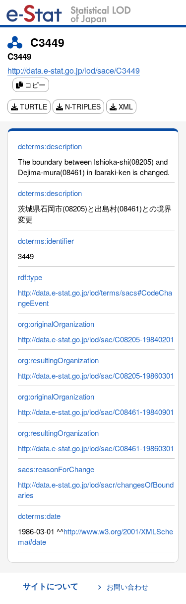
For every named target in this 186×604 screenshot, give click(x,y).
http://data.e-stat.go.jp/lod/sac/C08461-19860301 (96, 448)
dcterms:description (50, 146)
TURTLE (32, 106)
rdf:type (30, 277)
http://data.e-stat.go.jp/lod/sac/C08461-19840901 (96, 411)
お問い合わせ (127, 586)
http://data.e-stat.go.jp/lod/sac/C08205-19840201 (96, 339)
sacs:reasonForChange (56, 469)
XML (125, 106)
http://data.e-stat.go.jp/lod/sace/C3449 (73, 70)
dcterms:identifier (46, 240)
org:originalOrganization (56, 323)
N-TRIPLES (82, 106)
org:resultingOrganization (58, 360)
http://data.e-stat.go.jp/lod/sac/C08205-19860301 (96, 375)
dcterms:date (39, 515)
